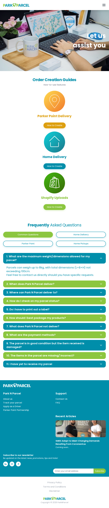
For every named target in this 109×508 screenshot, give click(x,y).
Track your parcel (12, 402)
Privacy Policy (54, 482)
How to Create (54, 125)
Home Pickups (81, 243)
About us (7, 398)
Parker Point (28, 243)
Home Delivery (81, 234)
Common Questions (28, 234)
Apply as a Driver (12, 406)
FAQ (58, 402)
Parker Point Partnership (16, 410)
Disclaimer (54, 490)
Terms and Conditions (54, 486)
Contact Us (61, 398)
